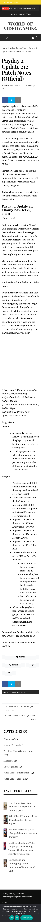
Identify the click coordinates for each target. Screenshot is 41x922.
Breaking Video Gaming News (18, 751)
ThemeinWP (29, 896)
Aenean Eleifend (12, 745)
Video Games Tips (18, 692)
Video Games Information (16, 772)
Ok (12, 918)
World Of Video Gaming (21, 26)
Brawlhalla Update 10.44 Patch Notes (20, 717)
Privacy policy (27, 918)
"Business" (9, 739)
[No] (38, 914)
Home (4, 902)
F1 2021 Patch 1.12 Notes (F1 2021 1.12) (19, 708)
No (17, 918)
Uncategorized (11, 766)
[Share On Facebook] (5, 100)
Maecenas (9, 760)
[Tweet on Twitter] (11, 100)
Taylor (4, 88)
